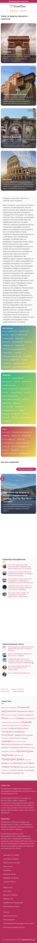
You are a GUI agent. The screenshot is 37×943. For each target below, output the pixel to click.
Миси (26, 392)
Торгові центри (8, 453)
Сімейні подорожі (25, 715)
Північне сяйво (7, 738)
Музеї (19, 439)
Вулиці (5, 432)
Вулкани (5, 382)
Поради (19, 718)
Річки (4, 417)
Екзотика (11, 722)
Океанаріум (7, 443)
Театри (13, 450)
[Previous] (2, 495)
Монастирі (16, 342)
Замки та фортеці (17, 335)
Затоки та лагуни (9, 389)
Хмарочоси (17, 363)
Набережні (6, 345)
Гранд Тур (4, 689)
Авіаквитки (22, 711)
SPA (18, 725)
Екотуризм (27, 735)
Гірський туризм (27, 767)
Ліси (4, 392)
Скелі (13, 417)
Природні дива (12, 759)
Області (5, 403)
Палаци (18, 345)
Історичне (6, 338)
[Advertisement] (18, 536)
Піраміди (6, 353)
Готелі (5, 766)
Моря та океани (8, 396)
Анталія (32, 110)
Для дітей (12, 718)
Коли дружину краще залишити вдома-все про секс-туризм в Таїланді (21, 648)
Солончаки (24, 417)
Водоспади (17, 378)
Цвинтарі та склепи (20, 367)
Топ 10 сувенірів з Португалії (19, 673)
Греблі (4, 436)
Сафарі (30, 763)
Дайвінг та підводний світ (14, 763)
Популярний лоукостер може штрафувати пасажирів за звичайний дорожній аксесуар (20, 580)
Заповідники (7, 385)
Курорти (25, 436)
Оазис (24, 399)
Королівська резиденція (12, 744)
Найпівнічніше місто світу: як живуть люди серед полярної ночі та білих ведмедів (20, 587)
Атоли (4, 378)
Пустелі (14, 414)
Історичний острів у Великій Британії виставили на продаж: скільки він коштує (20, 573)
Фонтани (5, 363)
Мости (27, 342)
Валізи (4, 718)
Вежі (4, 335)
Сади (4, 450)
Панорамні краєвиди (13, 731)
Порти (4, 446)
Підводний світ (8, 410)
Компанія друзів (21, 738)
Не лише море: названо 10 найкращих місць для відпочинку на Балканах (18, 594)
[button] (2, 6)
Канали (18, 338)
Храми (5, 367)
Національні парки (10, 399)
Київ (33, 68)
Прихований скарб (19, 741)
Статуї (23, 360)
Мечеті (5, 342)
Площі (16, 353)
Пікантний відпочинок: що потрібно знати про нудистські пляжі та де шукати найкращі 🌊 (21, 661)
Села (4, 360)
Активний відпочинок (18, 728)
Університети (23, 453)
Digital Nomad (18, 755)
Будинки (22, 331)
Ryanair (27, 722)
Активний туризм (8, 725)
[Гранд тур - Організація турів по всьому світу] (18, 6)
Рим (33, 153)
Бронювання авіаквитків (12, 773)
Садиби (26, 356)
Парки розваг (21, 443)
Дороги (14, 436)
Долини (25, 382)
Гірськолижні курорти (21, 432)
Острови (5, 407)
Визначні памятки (17, 689)
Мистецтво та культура (23, 770)
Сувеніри (6, 741)
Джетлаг (18, 722)
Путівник (15, 766)
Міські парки (7, 439)
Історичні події (7, 770)
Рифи (23, 414)
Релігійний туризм (11, 735)
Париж (32, 25)
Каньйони (24, 389)
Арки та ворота (8, 331)
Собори (13, 360)
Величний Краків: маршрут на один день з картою (20, 654)
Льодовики (15, 392)
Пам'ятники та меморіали (12, 349)
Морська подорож (9, 708)
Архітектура (5, 691)
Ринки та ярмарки (18, 446)
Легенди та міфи (11, 715)
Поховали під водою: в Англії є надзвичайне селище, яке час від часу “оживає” (17, 497)
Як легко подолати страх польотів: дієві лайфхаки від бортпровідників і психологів (19, 566)
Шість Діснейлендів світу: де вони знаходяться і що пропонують (19, 668)
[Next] (35, 495)
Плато (21, 410)
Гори (15, 382)
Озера (15, 403)
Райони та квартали (10, 356)
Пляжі (4, 414)
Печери (18, 407)
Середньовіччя (18, 747)
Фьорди (5, 421)
